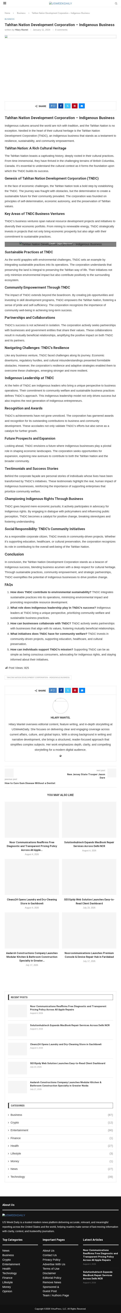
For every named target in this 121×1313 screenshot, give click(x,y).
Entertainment (62, 1130)
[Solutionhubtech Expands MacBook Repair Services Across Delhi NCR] (89, 820)
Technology (62, 1176)
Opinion (7, 1291)
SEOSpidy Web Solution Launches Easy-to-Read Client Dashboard (67, 1063)
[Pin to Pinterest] (75, 105)
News (62, 1168)
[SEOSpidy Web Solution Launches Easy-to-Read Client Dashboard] (89, 877)
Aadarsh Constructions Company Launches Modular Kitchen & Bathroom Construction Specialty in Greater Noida (65, 1084)
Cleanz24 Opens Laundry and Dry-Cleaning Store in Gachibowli (65, 1044)
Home (7, 13)
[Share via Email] (82, 105)
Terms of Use (51, 1268)
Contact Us (50, 1255)
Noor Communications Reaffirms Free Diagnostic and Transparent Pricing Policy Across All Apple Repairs (68, 1008)
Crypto (62, 1122)
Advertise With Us (54, 1264)
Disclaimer (49, 1273)
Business (21, 13)
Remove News (52, 1282)
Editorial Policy (52, 1277)
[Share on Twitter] (68, 105)
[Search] (116, 3)
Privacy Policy (51, 1259)
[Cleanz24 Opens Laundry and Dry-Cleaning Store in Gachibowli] (32, 877)
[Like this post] (54, 105)
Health (62, 1145)
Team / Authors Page (56, 1295)
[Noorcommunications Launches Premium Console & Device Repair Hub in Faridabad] (89, 930)
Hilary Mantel (21, 29)
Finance (62, 1138)
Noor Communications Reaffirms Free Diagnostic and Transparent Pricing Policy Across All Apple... (32, 846)
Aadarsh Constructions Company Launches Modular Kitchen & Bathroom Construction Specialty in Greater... (32, 957)
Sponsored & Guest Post (51, 1289)
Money (62, 1161)
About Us (48, 1250)
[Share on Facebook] (60, 105)
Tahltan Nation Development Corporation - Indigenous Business (38, 677)
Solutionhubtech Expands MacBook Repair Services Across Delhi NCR (70, 1025)
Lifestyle (62, 1153)
